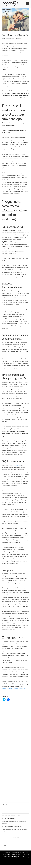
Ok (15, 861)
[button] (27, 3)
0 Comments (7, 39)
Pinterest (4, 849)
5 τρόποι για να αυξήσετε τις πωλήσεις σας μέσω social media (14, 830)
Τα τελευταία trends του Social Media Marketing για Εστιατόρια (14, 822)
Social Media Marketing (8, 38)
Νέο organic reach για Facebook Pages (11, 815)
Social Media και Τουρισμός (8, 818)
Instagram (4, 845)
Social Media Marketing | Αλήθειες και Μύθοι (12, 826)
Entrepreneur (17, 465)
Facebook (4, 842)
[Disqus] (15, 728)
